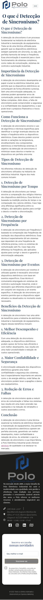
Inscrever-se (21, 561)
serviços (5, 445)
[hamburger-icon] (35, 6)
